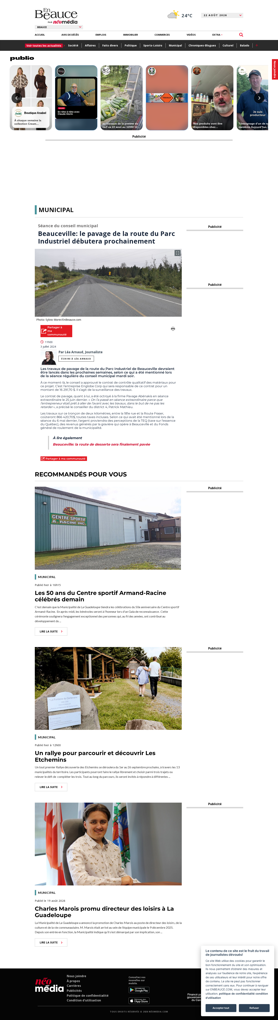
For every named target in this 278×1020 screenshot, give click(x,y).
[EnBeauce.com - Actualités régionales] (56, 16)
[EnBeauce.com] (49, 990)
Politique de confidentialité (88, 995)
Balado (244, 45)
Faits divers (110, 45)
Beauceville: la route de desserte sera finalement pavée (101, 444)
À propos (73, 981)
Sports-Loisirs (152, 45)
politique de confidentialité (237, 993)
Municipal (175, 45)
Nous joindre (76, 976)
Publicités (74, 991)
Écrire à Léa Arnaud (76, 358)
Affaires (90, 45)
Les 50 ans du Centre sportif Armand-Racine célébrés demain (100, 596)
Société (73, 45)
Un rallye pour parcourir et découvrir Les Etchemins (95, 756)
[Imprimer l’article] (173, 329)
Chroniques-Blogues (202, 45)
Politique (131, 45)
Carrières (74, 986)
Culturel (228, 45)
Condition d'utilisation (84, 1000)
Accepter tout (221, 1007)
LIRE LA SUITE (49, 631)
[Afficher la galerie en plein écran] (177, 253)
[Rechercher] (241, 34)
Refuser (254, 1007)
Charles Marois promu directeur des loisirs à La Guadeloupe (104, 912)
